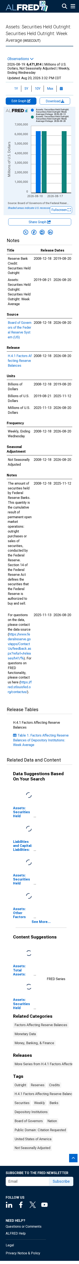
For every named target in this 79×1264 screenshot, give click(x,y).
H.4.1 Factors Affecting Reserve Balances (20, 361)
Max (50, 89)
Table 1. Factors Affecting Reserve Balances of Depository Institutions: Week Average (41, 740)
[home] (27, 6)
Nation (52, 1121)
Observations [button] (18, 59)
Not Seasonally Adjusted (32, 1148)
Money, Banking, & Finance (34, 1043)
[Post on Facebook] (33, 232)
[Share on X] (25, 232)
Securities (22, 1103)
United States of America (33, 1139)
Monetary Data (25, 1034)
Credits (54, 1085)
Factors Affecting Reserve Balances (41, 1025)
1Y (16, 89)
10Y (37, 89)
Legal (10, 1245)
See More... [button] (41, 922)
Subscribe (61, 1181)
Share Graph (38, 222)
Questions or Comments (24, 1226)
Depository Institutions (31, 1112)
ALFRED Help (16, 1233)
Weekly (39, 1103)
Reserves (37, 1085)
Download (53, 101)
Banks (54, 1103)
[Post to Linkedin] (50, 232)
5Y (26, 89)
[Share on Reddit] (42, 232)
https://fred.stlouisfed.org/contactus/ (20, 687)
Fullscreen (59, 210)
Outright (20, 1085)
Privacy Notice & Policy (23, 1253)
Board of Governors (29, 1121)
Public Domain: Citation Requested (40, 1130)
